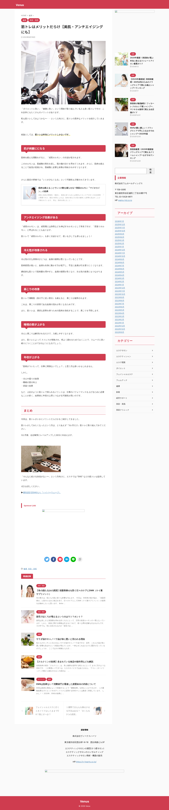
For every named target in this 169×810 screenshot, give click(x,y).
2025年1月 (119, 246)
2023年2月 (119, 319)
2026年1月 (119, 221)
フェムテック (121, 380)
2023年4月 (119, 313)
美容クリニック (122, 410)
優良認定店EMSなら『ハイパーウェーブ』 (42, 492)
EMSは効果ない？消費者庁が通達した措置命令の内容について (66, 684)
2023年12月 (120, 288)
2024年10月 (120, 256)
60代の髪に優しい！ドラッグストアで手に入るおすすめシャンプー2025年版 (142, 131)
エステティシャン (123, 356)
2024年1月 (119, 285)
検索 (150, 171)
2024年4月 (119, 275)
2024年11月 (120, 253)
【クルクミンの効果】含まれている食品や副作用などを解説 (64, 661)
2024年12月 (120, 250)
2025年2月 (119, 243)
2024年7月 (119, 265)
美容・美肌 (32, 569)
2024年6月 (119, 269)
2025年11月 (120, 227)
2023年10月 (120, 294)
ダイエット (120, 368)
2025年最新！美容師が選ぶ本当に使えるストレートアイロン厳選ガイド (142, 61)
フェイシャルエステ (124, 374)
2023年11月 (120, 291)
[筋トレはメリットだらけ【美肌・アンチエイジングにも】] (66, 559)
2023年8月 (119, 300)
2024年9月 (119, 259)
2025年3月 (119, 240)
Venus (20, 5)
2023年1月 (119, 323)
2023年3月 (119, 316)
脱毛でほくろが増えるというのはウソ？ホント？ (59, 616)
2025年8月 (119, 237)
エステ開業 (120, 362)
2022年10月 (120, 329)
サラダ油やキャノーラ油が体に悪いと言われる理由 (60, 639)
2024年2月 (119, 281)
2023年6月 (119, 307)
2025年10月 (120, 231)
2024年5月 (119, 272)
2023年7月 (119, 304)
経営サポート (121, 398)
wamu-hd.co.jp (125, 200)
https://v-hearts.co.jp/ (86, 761)
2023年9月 (119, 297)
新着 (118, 392)
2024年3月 (119, 278)
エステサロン (121, 350)
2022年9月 (119, 332)
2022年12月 (120, 326)
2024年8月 (119, 262)
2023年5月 (119, 310)
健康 (25, 569)
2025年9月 (119, 234)
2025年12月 (120, 224)
